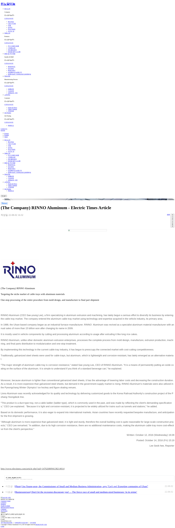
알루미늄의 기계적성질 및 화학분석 (19, 74)
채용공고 (11, 125)
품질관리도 (11, 66)
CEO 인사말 (12, 23)
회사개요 (11, 21)
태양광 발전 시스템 (14, 52)
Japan (6, 137)
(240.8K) (13, 477)
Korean (3, 130)
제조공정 (7, 76)
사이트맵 (33, 522)
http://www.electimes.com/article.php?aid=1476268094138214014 (32, 468)
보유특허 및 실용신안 (15, 72)
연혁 (9, 25)
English (6, 135)
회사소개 (7, 9)
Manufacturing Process (7, 507)
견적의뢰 (11, 111)
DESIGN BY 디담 (41, 524)
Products (3, 504)
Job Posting (7, 113)
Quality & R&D (5, 506)
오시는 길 (11, 31)
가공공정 (11, 91)
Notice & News (12, 107)
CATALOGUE (8, 18)
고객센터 (7, 95)
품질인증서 (11, 70)
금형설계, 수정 (13, 93)
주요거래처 (11, 29)
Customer (3, 509)
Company (3, 502)
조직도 (10, 27)
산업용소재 (11, 48)
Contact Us (4, 129)
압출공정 (11, 89)
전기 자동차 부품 (13, 46)
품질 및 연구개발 (9, 53)
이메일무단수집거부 (21, 522)
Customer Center (5, 501)
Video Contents (12, 109)
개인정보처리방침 (6, 522)
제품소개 (7, 33)
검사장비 (11, 68)
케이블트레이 (12, 50)
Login (2, 526)
